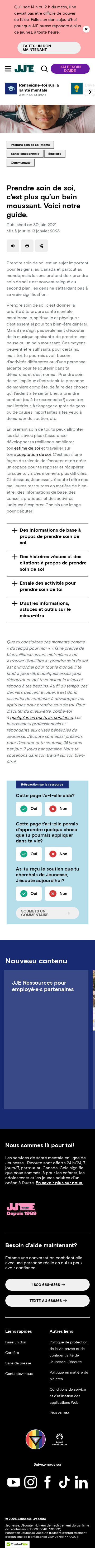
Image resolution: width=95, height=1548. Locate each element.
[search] (44, 68)
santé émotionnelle (25, 153)
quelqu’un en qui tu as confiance (41, 717)
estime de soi (27, 448)
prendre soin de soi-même (30, 144)
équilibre (56, 153)
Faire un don (15, 1342)
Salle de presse (18, 1363)
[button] (70, 69)
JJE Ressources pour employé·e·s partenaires (43, 985)
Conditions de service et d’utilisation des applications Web (68, 1396)
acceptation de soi (32, 454)
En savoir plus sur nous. (59, 1182)
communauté (21, 162)
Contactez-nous (19, 1373)
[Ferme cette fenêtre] (86, 29)
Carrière (12, 1353)
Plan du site (59, 1413)
